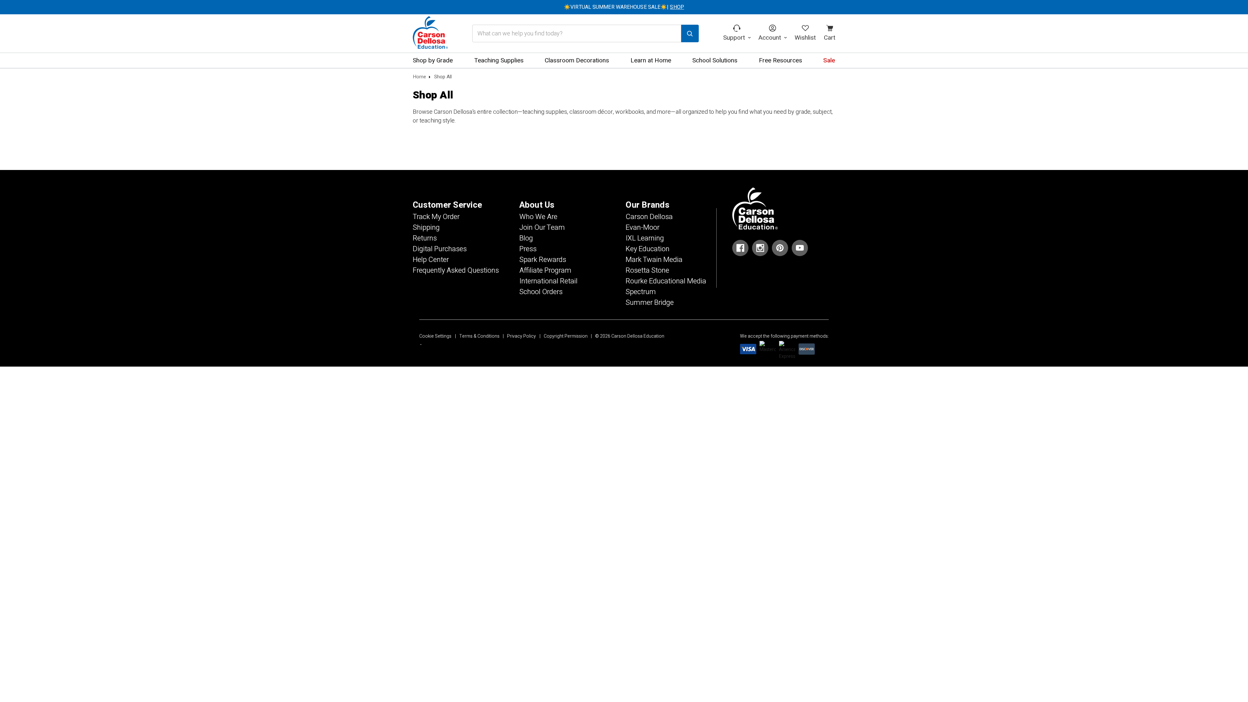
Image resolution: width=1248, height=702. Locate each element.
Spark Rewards (542, 259)
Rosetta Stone (647, 270)
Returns (425, 238)
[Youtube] (800, 248)
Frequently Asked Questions (456, 270)
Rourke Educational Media (666, 281)
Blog (526, 238)
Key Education (648, 249)
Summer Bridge (650, 302)
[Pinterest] (780, 248)
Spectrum (641, 292)
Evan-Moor (642, 227)
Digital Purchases (440, 249)
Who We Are (538, 217)
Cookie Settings (435, 336)
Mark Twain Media (654, 259)
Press (528, 249)
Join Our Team (542, 227)
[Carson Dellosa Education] (430, 33)
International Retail (548, 281)
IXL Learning (645, 238)
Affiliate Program (545, 270)
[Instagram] (760, 248)
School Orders (541, 292)
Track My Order (436, 217)
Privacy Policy (521, 336)
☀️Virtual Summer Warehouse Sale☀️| (624, 7)
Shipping (426, 227)
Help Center (431, 259)
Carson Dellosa (649, 217)
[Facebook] (740, 248)
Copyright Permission (566, 336)
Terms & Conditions (479, 336)
